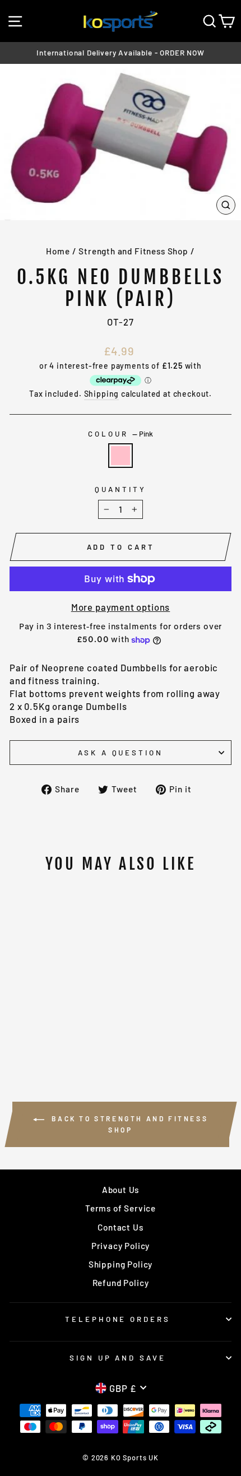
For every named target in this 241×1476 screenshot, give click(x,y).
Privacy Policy (120, 1246)
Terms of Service (120, 1208)
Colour (120, 433)
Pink (120, 455)
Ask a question (121, 752)
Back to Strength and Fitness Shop (128, 1124)
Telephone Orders (118, 1319)
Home (57, 251)
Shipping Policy (120, 1264)
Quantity (120, 489)
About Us (121, 1190)
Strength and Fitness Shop (133, 251)
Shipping (101, 393)
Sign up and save (117, 1357)
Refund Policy (120, 1283)
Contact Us (120, 1227)
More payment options (120, 606)
